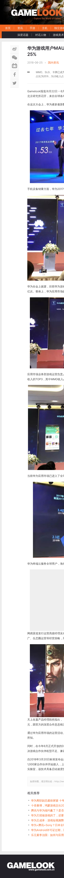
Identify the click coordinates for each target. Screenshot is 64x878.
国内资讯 (53, 62)
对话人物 (40, 35)
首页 (8, 28)
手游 (32, 28)
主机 (44, 28)
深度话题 (22, 35)
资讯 (20, 28)
